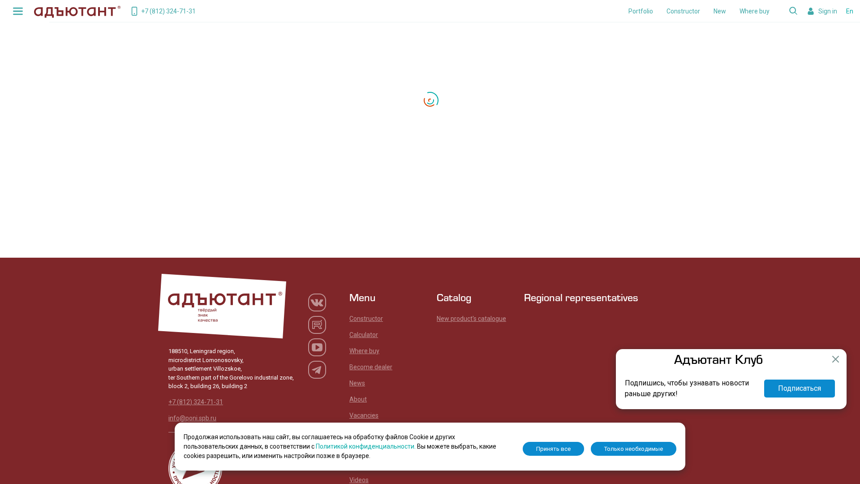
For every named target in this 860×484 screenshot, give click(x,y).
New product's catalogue (471, 318)
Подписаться (799, 388)
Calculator (363, 334)
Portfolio (640, 11)
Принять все (553, 448)
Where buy (755, 11)
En (849, 11)
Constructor (683, 11)
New (720, 11)
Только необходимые (633, 448)
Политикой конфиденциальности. (366, 446)
